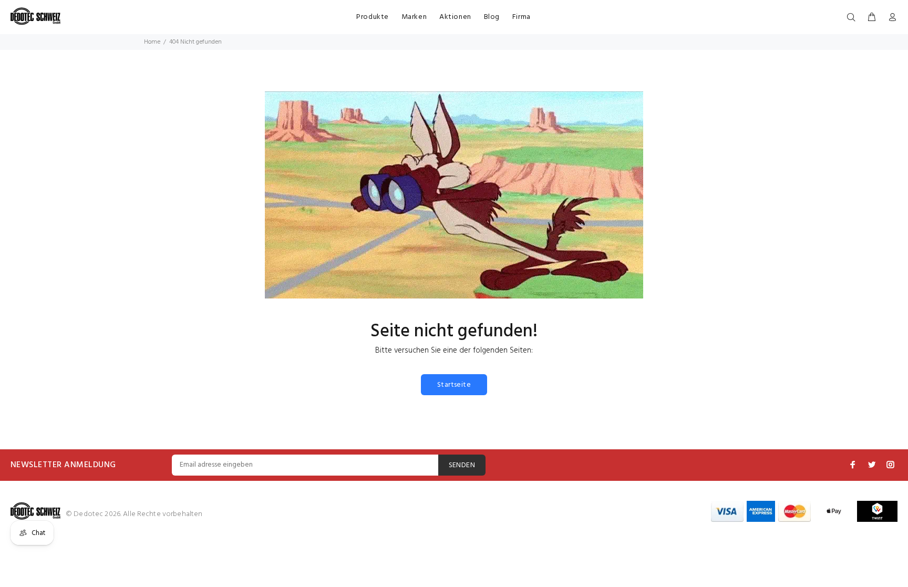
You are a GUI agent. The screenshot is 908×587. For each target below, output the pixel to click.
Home (152, 42)
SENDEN (462, 465)
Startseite (454, 385)
